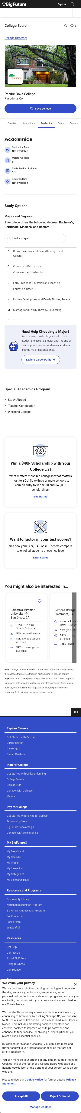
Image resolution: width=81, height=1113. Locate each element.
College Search (17, 25)
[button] (7, 627)
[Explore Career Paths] (40, 347)
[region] (40, 283)
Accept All (21, 1096)
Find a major (20, 238)
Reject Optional (60, 1096)
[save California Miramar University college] (39, 601)
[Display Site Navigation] (77, 12)
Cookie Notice (34, 1079)
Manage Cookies (40, 1106)
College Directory (16, 38)
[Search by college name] (66, 26)
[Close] (75, 984)
